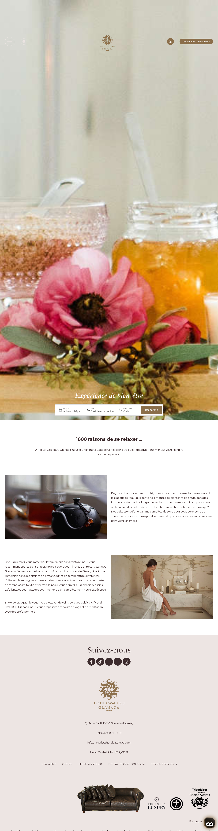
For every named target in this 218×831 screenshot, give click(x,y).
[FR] (24, 41)
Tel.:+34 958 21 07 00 (109, 733)
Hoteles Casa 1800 (90, 764)
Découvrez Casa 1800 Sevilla (126, 764)
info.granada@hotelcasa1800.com (109, 742)
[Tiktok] (100, 662)
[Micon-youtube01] (109, 662)
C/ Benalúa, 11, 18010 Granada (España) (109, 723)
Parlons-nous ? (198, 821)
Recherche (151, 409)
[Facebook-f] (91, 662)
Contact (67, 764)
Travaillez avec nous (164, 764)
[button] (9, 41)
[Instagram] (127, 662)
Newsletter (48, 764)
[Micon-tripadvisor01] (118, 662)
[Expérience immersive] (170, 41)
